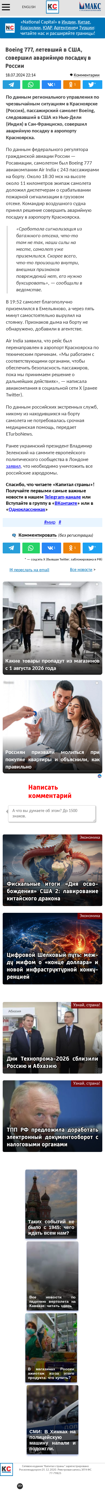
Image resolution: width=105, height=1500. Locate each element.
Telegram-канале (63, 497)
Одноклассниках (27, 509)
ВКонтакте (66, 503)
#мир (49, 522)
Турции (86, 28)
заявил (13, 466)
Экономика (90, 838)
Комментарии (87, 75)
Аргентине (64, 28)
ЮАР (47, 28)
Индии (69, 22)
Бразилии (30, 28)
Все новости (81, 570)
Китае (84, 22)
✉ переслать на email (29, 570)
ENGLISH (29, 7)
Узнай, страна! (86, 1005)
